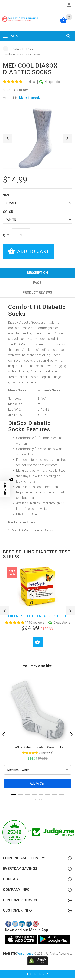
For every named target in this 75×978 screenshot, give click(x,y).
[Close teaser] (11, 479)
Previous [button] (7, 138)
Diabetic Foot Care (23, 49)
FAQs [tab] (37, 283)
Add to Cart (32, 251)
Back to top (35, 974)
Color (8, 212)
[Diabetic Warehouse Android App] (54, 939)
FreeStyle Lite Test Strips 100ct (37, 616)
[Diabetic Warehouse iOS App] (21, 939)
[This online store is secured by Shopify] (37, 961)
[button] (13, 82)
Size (6, 195)
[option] (37, 138)
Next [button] (67, 138)
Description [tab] (37, 273)
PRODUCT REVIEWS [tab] (37, 292)
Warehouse (18, 953)
